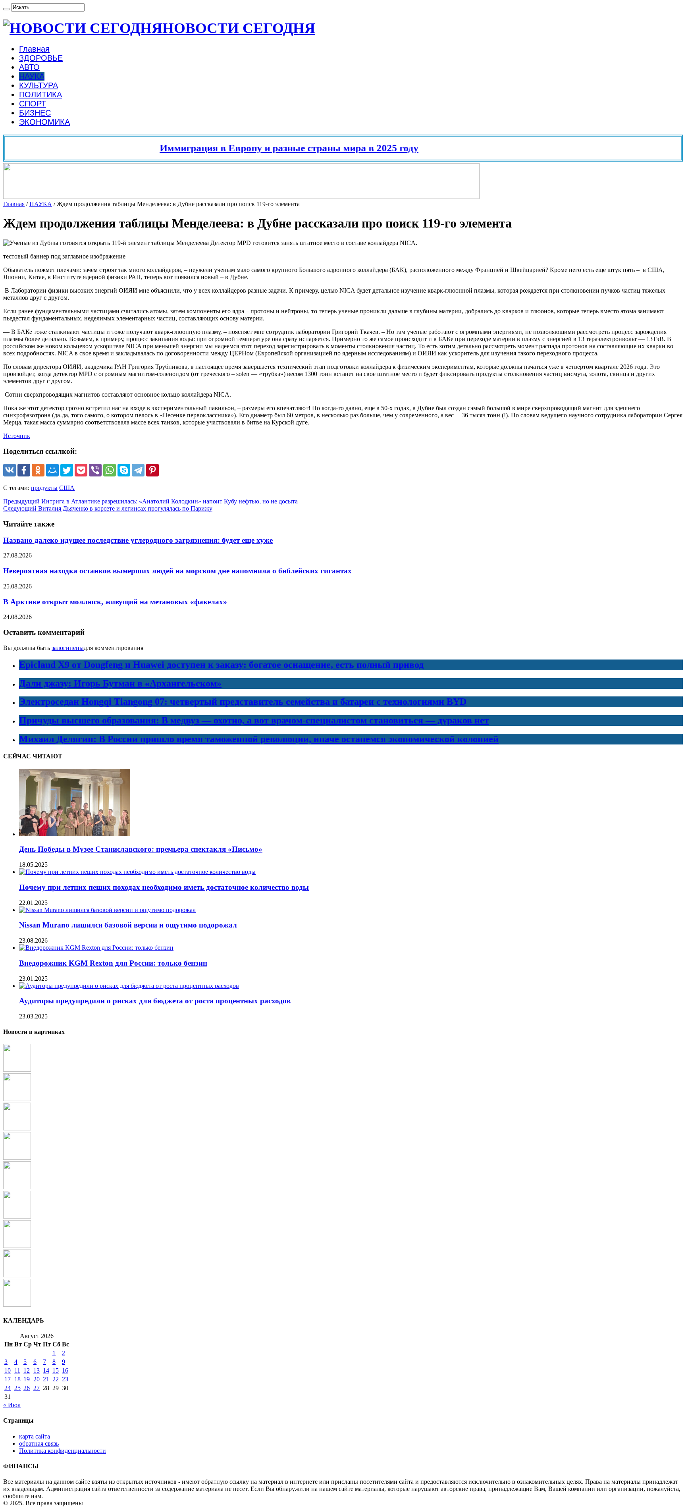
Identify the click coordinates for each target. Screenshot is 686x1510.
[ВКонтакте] (9, 470)
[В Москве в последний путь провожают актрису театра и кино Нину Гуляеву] (17, 1157)
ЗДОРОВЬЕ (41, 58)
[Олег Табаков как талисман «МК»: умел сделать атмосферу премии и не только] (17, 1098)
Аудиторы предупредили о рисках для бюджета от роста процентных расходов (155, 1001)
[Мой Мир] (52, 470)
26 (26, 1388)
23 (65, 1379)
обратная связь (39, 1443)
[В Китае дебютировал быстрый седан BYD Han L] (17, 1216)
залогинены (68, 647)
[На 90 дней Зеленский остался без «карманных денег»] (17, 1275)
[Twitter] (66, 470)
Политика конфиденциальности (62, 1450)
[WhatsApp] (109, 470)
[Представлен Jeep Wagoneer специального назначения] (17, 1304)
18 (17, 1379)
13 (36, 1370)
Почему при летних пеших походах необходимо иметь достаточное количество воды (164, 887)
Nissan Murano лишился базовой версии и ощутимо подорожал (128, 925)
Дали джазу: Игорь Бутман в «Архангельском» (120, 683)
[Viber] (95, 470)
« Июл (12, 1405)
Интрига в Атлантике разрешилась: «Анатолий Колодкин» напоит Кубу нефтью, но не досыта (150, 501)
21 (46, 1379)
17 (7, 1379)
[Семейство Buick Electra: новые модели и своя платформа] (17, 1187)
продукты (44, 487)
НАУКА (31, 76)
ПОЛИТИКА (40, 94)
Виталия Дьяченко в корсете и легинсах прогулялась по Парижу (107, 508)
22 (55, 1379)
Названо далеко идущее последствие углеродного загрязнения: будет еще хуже (138, 540)
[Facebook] (23, 470)
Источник (16, 435)
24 (7, 1388)
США (67, 487)
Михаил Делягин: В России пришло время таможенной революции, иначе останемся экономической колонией (259, 739)
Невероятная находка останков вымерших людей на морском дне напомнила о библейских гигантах (177, 571)
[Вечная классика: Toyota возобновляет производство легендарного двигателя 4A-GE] (17, 1069)
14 (46, 1370)
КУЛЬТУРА (38, 85)
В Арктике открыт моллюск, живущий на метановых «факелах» (115, 602)
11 (17, 1370)
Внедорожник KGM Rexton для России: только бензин (113, 963)
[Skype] (124, 470)
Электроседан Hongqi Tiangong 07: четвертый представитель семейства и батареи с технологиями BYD (242, 701)
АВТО (29, 67)
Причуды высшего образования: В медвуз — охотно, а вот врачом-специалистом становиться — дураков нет (254, 720)
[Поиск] (6, 9)
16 (65, 1370)
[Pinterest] (152, 470)
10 (7, 1370)
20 (36, 1379)
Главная (34, 48)
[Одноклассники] (38, 470)
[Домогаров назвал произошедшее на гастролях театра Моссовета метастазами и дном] (17, 1245)
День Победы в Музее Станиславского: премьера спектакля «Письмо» (140, 849)
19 (26, 1379)
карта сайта (34, 1436)
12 (26, 1370)
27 (36, 1388)
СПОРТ (32, 103)
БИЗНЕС (35, 112)
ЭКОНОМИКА (44, 122)
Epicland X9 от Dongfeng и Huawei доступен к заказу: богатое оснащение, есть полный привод (221, 665)
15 (55, 1370)
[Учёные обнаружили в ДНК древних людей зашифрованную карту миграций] (17, 1128)
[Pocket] (81, 470)
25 (17, 1388)
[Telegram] (138, 470)
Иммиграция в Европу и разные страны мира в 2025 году (264, 148)
